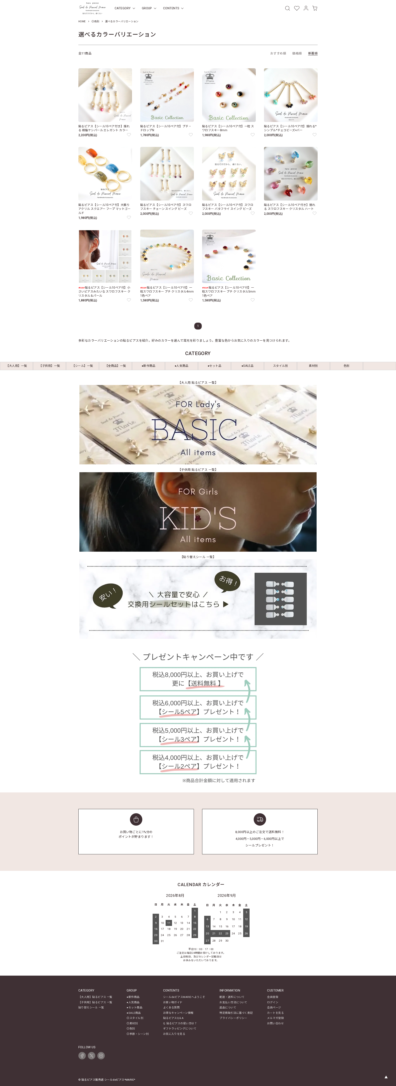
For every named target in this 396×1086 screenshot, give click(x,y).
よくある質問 (171, 1007)
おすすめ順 (278, 53)
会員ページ (274, 1007)
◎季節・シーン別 (138, 1033)
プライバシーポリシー (233, 1018)
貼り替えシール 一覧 (91, 1007)
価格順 (297, 53)
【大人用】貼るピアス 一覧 (95, 997)
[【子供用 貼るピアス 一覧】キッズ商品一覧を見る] (198, 512)
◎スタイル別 (135, 1018)
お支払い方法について (233, 1002)
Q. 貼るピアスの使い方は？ (180, 1023)
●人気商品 (133, 1002)
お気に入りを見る (174, 1033)
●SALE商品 (134, 1012)
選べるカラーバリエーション (122, 21)
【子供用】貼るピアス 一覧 (95, 1002)
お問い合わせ (275, 1023)
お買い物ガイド (173, 1002)
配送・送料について (231, 997)
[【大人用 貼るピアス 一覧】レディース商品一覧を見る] (198, 424)
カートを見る (275, 1012)
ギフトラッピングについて (179, 1028)
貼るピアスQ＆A (173, 1018)
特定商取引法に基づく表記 (236, 1012)
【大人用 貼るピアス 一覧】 (198, 383)
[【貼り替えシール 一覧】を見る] (198, 599)
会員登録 (272, 997)
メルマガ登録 (275, 1018)
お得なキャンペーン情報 (178, 1012)
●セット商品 (134, 1007)
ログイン (272, 1002)
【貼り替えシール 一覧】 (198, 557)
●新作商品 (133, 997)
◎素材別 (132, 1023)
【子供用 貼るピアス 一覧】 (198, 470)
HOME (82, 21)
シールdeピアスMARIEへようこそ (184, 997)
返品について (227, 1007)
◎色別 (95, 21)
